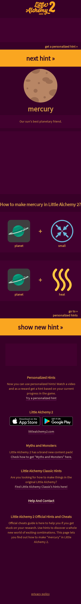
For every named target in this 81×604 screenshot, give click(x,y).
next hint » (40, 58)
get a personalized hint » (61, 46)
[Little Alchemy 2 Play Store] (57, 424)
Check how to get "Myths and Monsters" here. (41, 457)
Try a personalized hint (41, 398)
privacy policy (40, 594)
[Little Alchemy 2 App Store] (25, 424)
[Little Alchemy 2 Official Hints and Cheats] (40, 8)
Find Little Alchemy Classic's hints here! (41, 487)
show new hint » (40, 327)
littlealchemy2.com (41, 431)
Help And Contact (41, 500)
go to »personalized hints (65, 313)
